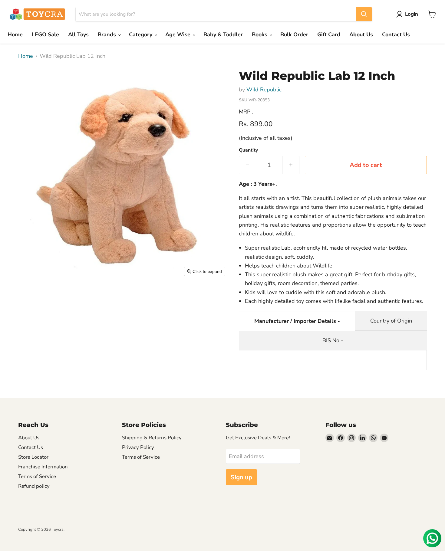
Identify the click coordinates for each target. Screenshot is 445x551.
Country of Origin (391, 320)
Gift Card (328, 34)
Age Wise (178, 34)
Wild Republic (264, 89)
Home (15, 34)
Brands (107, 34)
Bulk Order (294, 34)
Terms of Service (37, 476)
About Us (361, 34)
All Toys (78, 34)
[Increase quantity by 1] (290, 165)
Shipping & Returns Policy (152, 437)
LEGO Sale (45, 34)
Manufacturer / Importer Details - (297, 321)
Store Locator (33, 457)
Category (141, 34)
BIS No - (332, 340)
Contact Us (396, 34)
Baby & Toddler (223, 34)
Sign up (241, 477)
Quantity (248, 150)
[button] (408, 14)
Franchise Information (43, 466)
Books (260, 34)
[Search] (364, 14)
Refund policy (34, 486)
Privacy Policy (138, 447)
